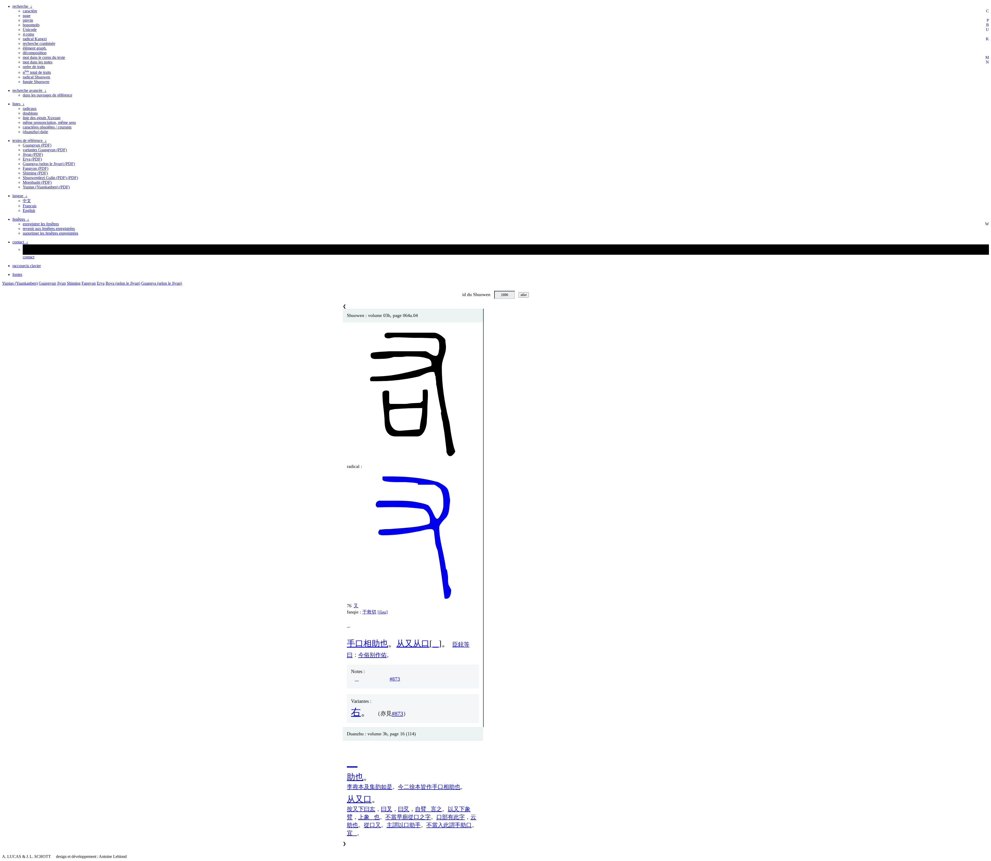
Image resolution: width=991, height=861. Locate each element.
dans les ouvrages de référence (47, 95)
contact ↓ (20, 242)
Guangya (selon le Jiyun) (161, 283)
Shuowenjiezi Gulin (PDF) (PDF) (50, 178)
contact (28, 257)
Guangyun (47, 283)
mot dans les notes (37, 62)
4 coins (28, 34)
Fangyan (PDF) (35, 168)
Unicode (30, 29)
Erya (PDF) (32, 159)
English (29, 210)
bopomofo (31, 25)
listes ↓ (18, 104)
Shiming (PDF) (35, 173)
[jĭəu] (383, 612)
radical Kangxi (35, 39)
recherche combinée (39, 43)
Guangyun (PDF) (37, 145)
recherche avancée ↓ (29, 90)
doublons (30, 113)
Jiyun (61, 283)
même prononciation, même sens (49, 122)
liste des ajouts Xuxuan (41, 118)
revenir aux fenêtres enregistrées (49, 228)
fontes (17, 274)
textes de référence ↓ (29, 140)
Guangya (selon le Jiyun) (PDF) (49, 164)
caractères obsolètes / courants (47, 127)
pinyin (28, 20)
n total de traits (37, 72)
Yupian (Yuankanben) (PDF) (46, 187)
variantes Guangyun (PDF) (45, 150)
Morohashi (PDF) (37, 182)
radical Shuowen (36, 77)
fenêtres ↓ (20, 219)
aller (524, 295)
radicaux (30, 108)
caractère (30, 11)
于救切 (369, 612)
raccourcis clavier (26, 266)
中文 (27, 200)
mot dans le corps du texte (44, 57)
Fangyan (89, 283)
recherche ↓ (22, 6)
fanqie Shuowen (36, 81)
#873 (395, 679)
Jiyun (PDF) (33, 154)
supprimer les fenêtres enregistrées (50, 233)
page (26, 15)
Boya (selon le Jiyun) (123, 283)
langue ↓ (19, 196)
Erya (101, 283)
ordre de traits (34, 67)
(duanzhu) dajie (35, 132)
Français (29, 206)
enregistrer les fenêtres (41, 224)
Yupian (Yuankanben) (20, 283)
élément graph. (35, 48)
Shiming (74, 283)
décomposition (34, 53)
